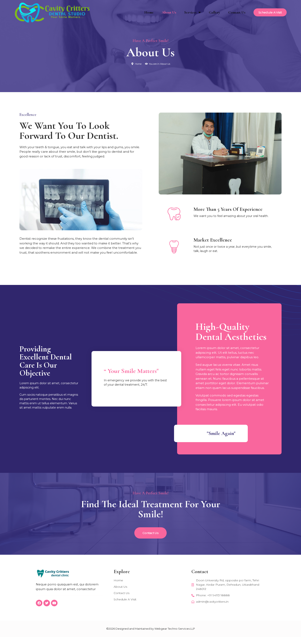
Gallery (214, 12)
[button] (270, 12)
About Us (169, 12)
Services (190, 12)
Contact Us (236, 12)
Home (149, 12)
